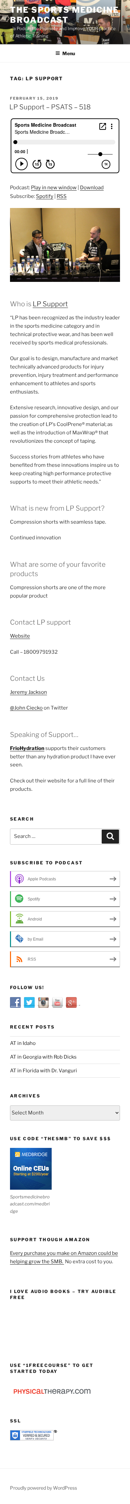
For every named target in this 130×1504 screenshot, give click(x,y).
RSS (62, 196)
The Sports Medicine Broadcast (64, 15)
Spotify (44, 196)
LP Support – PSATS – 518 (50, 107)
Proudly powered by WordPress (43, 1488)
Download (92, 188)
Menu (68, 53)
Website (20, 636)
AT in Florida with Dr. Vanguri (43, 1071)
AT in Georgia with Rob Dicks (43, 1057)
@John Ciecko (26, 708)
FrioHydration (27, 748)
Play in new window (54, 188)
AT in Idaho (23, 1043)
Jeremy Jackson (28, 692)
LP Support (50, 304)
